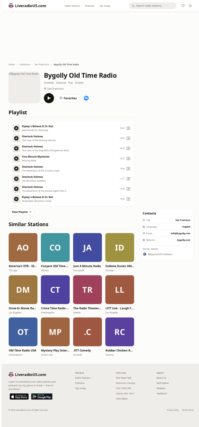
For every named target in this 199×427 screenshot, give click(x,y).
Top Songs (105, 5)
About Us (161, 377)
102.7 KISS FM (123, 388)
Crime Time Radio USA (55, 308)
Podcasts (89, 5)
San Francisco (41, 64)
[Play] (49, 98)
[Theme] (190, 5)
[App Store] (19, 396)
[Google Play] (41, 396)
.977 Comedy (82, 350)
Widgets (161, 388)
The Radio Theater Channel (87, 308)
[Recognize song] (86, 98)
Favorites (70, 98)
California (24, 64)
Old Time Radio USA (22, 350)
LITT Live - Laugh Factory (120, 308)
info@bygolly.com (180, 233)
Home (12, 64)
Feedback (162, 393)
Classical (61, 82)
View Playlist (20, 212)
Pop (70, 82)
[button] (23, 247)
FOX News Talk (123, 377)
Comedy (49, 82)
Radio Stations (72, 5)
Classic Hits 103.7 (125, 393)
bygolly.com (183, 239)
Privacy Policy (173, 410)
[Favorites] (183, 5)
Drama (79, 82)
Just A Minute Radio (87, 266)
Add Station (163, 382)
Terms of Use (188, 410)
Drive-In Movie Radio (23, 308)
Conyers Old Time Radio (55, 266)
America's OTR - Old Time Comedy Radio (23, 266)
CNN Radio (121, 398)
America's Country (125, 382)
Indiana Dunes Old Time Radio (120, 266)
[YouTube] (128, 128)
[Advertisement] (101, 37)
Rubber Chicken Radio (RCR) (120, 350)
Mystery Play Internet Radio (55, 350)
